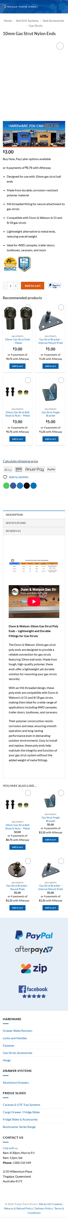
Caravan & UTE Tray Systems (21, 1104)
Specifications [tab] (16, 522)
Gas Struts (35, 25)
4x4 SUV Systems (27, 20)
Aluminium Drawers (16, 1082)
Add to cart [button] (17, 366)
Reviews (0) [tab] (13, 530)
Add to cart (33, 285)
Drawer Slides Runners (17, 1030)
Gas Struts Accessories (17, 1052)
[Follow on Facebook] (27, 1197)
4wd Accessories (53, 20)
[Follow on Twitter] (36, 1197)
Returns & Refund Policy (18, 1208)
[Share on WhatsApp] (6, 486)
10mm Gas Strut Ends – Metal (17, 341)
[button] (45, 6)
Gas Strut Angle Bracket (51, 414)
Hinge (7, 1060)
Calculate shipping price (20, 461)
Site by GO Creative (50, 1204)
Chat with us (10, 1148)
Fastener (8, 1045)
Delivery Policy (44, 1208)
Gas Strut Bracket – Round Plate (17, 887)
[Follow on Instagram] (32, 1197)
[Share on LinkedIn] (33, 486)
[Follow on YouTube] (40, 1197)
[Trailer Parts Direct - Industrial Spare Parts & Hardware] (22, 6)
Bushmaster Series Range (19, 1127)
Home (8, 20)
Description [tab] (14, 514)
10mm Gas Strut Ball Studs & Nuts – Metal (17, 414)
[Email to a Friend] (27, 486)
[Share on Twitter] (20, 486)
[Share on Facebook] (13, 486)
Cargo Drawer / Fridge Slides (21, 1112)
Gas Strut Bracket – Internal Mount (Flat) (50, 341)
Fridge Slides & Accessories (20, 1119)
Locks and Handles (15, 1038)
